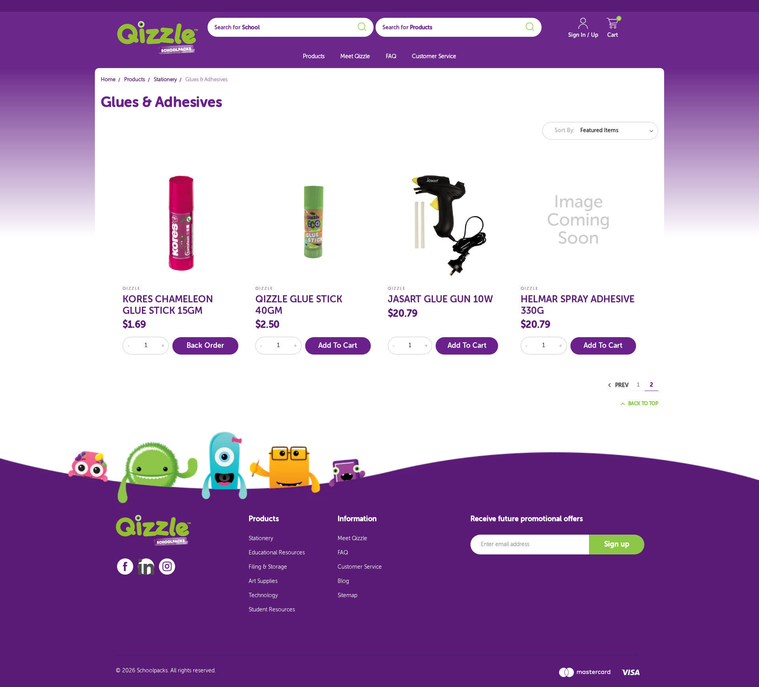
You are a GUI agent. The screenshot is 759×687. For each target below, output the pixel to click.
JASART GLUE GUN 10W (440, 299)
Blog (343, 581)
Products (314, 56)
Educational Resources (277, 553)
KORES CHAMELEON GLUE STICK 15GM (168, 305)
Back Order (205, 345)
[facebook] (125, 566)
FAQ (391, 56)
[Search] (361, 25)
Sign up (616, 544)
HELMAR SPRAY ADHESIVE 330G (577, 305)
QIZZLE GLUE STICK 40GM (298, 305)
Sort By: (564, 130)
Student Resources (272, 610)
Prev (621, 385)
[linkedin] (146, 566)
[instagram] (167, 566)
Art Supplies (263, 581)
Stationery (261, 538)
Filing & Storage (268, 567)
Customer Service (434, 56)
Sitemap (347, 595)
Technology (263, 595)
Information (357, 519)
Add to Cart (337, 345)
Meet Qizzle (355, 56)
